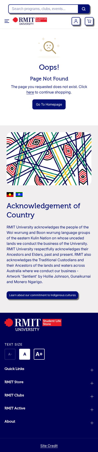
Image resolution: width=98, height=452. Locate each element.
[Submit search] (83, 9)
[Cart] (89, 21)
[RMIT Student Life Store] (30, 21)
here (30, 92)
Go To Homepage (49, 104)
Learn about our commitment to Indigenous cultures (42, 295)
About (10, 421)
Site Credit (49, 446)
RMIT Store (14, 382)
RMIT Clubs (14, 395)
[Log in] (76, 21)
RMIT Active (15, 408)
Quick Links (14, 369)
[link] (49, 324)
